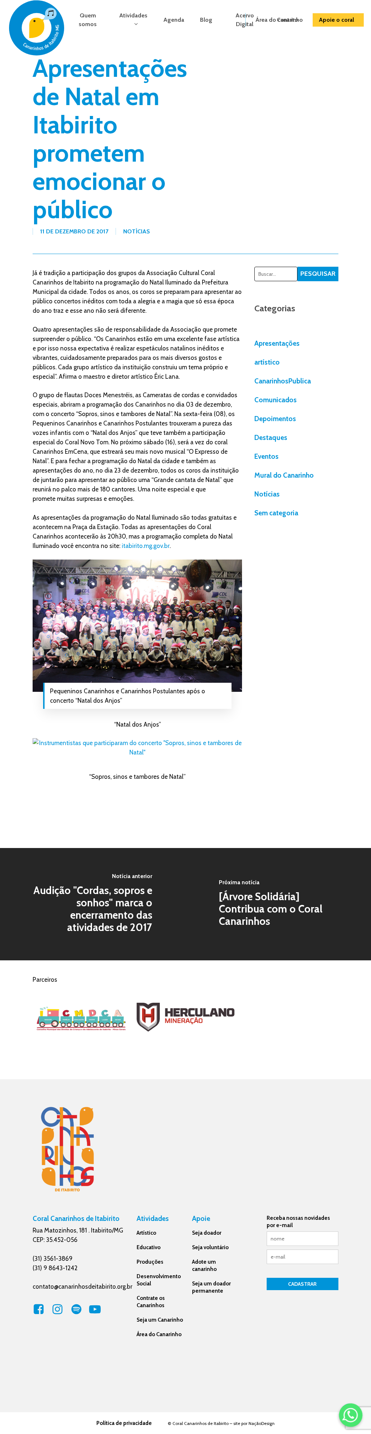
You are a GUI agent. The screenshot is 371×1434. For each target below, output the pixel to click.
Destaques (270, 437)
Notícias (136, 231)
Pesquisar (317, 274)
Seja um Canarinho (160, 1320)
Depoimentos (275, 419)
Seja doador (206, 1233)
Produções (150, 1262)
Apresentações (277, 343)
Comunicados (275, 400)
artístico (267, 362)
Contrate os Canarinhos (151, 1302)
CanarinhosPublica (282, 381)
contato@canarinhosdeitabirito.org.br (82, 1286)
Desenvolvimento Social (159, 1280)
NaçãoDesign (262, 1423)
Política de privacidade (124, 1423)
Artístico (146, 1233)
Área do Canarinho (159, 1334)
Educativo (149, 1247)
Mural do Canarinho (284, 475)
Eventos (266, 456)
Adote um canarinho (204, 1265)
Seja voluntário (210, 1247)
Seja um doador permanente (211, 1287)
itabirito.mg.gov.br (146, 545)
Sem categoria (276, 513)
